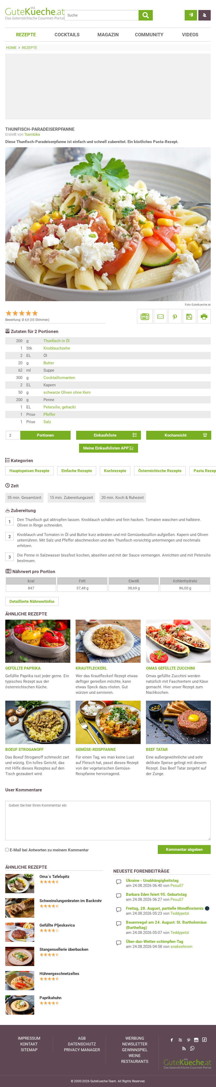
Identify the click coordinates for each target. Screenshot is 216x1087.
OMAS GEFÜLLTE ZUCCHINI (170, 668)
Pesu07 (176, 885)
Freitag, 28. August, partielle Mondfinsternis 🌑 (168, 908)
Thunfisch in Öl (56, 340)
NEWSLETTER (134, 1044)
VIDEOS (190, 34)
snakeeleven (181, 946)
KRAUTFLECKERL (91, 668)
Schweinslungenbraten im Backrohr (71, 900)
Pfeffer (49, 414)
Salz (47, 421)
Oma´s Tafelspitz (55, 876)
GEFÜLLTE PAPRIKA (23, 668)
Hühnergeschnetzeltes (59, 973)
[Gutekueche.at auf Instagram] (196, 1040)
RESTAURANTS (134, 1061)
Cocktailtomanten (59, 377)
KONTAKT (29, 1044)
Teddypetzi (179, 913)
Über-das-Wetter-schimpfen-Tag (154, 941)
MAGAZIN (108, 34)
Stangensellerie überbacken (64, 949)
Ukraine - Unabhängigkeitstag (152, 880)
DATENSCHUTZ (82, 1044)
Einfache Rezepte (76, 470)
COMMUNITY (149, 34)
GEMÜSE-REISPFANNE (96, 749)
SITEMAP (29, 1050)
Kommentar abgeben (184, 849)
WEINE (135, 1055)
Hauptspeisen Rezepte (29, 470)
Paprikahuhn (50, 997)
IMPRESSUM (29, 1038)
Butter (48, 363)
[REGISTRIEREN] (204, 15)
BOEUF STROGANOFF (24, 749)
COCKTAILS (67, 34)
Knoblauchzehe (56, 348)
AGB (82, 1038)
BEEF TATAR (157, 749)
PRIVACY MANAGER (82, 1050)
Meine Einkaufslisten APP (106, 448)
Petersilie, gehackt (59, 407)
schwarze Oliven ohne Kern (67, 392)
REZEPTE (26, 34)
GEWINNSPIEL (135, 1050)
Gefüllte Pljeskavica (57, 925)
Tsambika (32, 134)
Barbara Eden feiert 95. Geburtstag (156, 894)
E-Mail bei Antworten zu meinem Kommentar (49, 850)
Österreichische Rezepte (159, 470)
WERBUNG (134, 1038)
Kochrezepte (115, 470)
